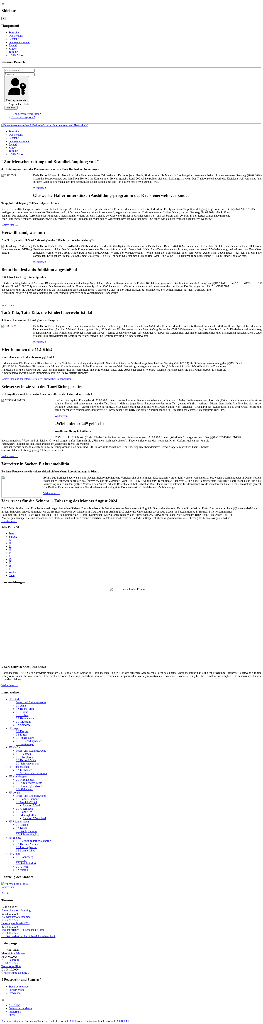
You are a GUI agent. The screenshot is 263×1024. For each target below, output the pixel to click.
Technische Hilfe (11, 966)
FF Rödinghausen (19, 821)
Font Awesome (91, 1021)
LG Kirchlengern (25, 779)
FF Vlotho (14, 853)
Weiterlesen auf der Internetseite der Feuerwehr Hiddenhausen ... (37, 378)
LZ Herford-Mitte (26, 760)
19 (10, 568)
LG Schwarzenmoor (27, 763)
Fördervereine (16, 989)
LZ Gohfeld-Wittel (26, 802)
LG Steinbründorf (26, 863)
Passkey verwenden (16, 100)
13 (10, 549)
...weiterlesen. (9, 521)
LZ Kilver (21, 827)
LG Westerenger (25, 744)
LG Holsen (22, 715)
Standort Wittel (31, 805)
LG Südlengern (24, 789)
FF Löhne (14, 792)
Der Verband (16, 35)
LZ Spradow (23, 724)
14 (10, 552)
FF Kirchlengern (18, 776)
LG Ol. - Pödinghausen (29, 740)
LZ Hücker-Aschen (27, 844)
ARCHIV (14, 1005)
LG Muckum (23, 721)
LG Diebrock (23, 753)
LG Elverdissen (24, 757)
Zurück (13, 536)
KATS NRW (16, 55)
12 (10, 546)
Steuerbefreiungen (19, 986)
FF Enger (14, 728)
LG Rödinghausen (26, 831)
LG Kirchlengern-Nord (29, 786)
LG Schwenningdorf (27, 834)
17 (10, 562)
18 (10, 565)
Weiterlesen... (9, 887)
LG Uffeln (22, 866)
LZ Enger (21, 734)
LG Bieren (22, 824)
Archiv (5, 893)
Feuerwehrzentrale (19, 42)
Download (15, 992)
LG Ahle (21, 705)
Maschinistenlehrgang (13, 953)
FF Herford (15, 747)
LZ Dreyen (22, 731)
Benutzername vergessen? (26, 113)
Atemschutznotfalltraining (16, 910)
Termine (13, 51)
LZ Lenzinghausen (26, 847)
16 (10, 559)
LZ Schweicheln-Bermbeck (31, 773)
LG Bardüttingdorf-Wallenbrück (34, 840)
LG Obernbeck (24, 808)
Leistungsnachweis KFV (15, 923)
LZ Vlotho (22, 869)
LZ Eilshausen (24, 769)
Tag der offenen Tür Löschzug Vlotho (23, 929)
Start (11, 533)
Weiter (12, 572)
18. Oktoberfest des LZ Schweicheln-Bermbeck (28, 936)
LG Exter (21, 860)
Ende (11, 575)
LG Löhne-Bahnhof (27, 798)
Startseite (14, 32)
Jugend (13, 45)
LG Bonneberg (24, 856)
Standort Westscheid (34, 818)
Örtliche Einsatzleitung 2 (15, 972)
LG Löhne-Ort (24, 811)
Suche (12, 1014)
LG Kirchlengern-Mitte (29, 782)
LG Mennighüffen (26, 815)
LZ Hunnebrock (25, 718)
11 (10, 543)
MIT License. (76, 1021)
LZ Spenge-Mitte (25, 850)
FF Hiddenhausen (19, 766)
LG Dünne (22, 712)
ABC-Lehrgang (10, 959)
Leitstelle (14, 38)
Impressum (15, 1011)
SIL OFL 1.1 (123, 1021)
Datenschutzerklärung (21, 1008)
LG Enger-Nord (25, 737)
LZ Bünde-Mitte (25, 708)
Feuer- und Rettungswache (31, 702)
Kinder (12, 48)
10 (10, 539)
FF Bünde (14, 699)
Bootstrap (6, 1021)
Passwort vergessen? (23, 117)
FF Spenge (15, 837)
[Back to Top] (2, 1000)
